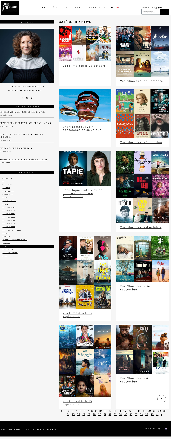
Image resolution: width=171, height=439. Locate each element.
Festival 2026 (9, 207)
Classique (7, 184)
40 (152, 414)
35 (125, 414)
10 (100, 410)
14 (120, 410)
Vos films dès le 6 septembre (134, 380)
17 (134, 410)
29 (94, 414)
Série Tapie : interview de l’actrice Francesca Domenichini (83, 193)
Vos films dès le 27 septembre (77, 314)
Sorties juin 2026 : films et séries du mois (23, 160)
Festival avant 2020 (12, 230)
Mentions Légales (151, 429)
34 (120, 414)
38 (141, 414)
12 (110, 410)
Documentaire (9, 201)
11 (105, 410)
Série (5, 256)
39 (146, 414)
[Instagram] (156, 8)
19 (144, 410)
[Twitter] (159, 8)
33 (115, 414)
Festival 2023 (9, 217)
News (5, 246)
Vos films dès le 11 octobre (141, 142)
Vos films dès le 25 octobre (84, 65)
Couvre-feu (8, 194)
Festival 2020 (9, 227)
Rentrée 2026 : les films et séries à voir (22, 112)
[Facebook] (153, 8)
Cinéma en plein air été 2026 (16, 148)
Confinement (9, 191)
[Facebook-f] (23, 98)
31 (105, 414)
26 (78, 414)
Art (4, 181)
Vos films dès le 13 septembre (77, 403)
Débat (5, 197)
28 (89, 414)
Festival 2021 (9, 223)
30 (99, 414)
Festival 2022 (9, 220)
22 (159, 410)
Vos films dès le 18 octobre (141, 81)
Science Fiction (10, 253)
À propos (60, 7)
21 (154, 410)
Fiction (6, 233)
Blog (46, 7)
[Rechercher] (164, 12)
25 (73, 414)
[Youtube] (161, 8)
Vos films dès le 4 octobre (140, 227)
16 (129, 410)
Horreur (6, 236)
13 (115, 410)
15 (124, 410)
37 (136, 414)
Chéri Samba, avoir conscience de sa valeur (82, 128)
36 (131, 414)
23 (164, 410)
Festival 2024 (9, 214)
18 (139, 410)
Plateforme (8, 249)
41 (157, 414)
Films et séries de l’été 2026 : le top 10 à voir (25, 123)
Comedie (6, 188)
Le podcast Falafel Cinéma (15, 240)
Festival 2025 (9, 210)
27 (83, 414)
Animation (7, 178)
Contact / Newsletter (89, 7)
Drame (5, 204)
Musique (6, 243)
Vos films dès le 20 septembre (135, 288)
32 (110, 414)
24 (68, 414)
